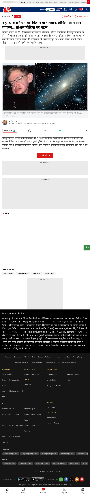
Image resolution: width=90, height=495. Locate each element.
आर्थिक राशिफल (49, 274)
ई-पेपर (29, 2)
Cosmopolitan (52, 374)
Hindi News (6, 16)
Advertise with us (29, 357)
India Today (40, 2)
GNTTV (56, 2)
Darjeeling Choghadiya (29, 454)
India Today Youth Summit (12, 425)
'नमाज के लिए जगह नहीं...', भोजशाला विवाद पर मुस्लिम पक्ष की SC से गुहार (53, 338)
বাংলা (33, 2)
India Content (52, 417)
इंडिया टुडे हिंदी (48, 2)
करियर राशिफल (8, 274)
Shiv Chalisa (74, 463)
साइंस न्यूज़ (17, 16)
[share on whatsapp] (87, 247)
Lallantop (84, 2)
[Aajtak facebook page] (66, 479)
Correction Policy (36, 363)
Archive (57, 472)
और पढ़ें (44, 155)
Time (69, 380)
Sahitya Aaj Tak (8, 408)
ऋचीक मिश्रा (13, 121)
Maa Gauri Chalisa (42, 463)
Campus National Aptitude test (13, 394)
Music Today (52, 380)
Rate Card (67, 357)
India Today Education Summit (11, 439)
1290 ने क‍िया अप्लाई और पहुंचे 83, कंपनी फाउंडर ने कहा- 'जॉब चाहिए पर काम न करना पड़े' (48, 321)
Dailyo (42, 472)
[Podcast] (70, 9)
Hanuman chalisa (59, 463)
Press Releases (50, 363)
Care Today (51, 407)
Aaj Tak (23, 2)
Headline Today (53, 423)
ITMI (4, 385)
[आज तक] (7, 9)
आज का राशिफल (23, 274)
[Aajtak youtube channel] (82, 479)
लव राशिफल (36, 274)
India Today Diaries (31, 374)
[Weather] (65, 10)
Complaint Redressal (45, 357)
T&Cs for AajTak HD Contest (67, 363)
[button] (82, 491)
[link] (88, 2)
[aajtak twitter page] (71, 479)
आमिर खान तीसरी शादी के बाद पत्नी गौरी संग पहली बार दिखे (27, 341)
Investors (58, 357)
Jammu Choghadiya (10, 454)
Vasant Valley (7, 374)
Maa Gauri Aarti (9, 463)
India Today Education (11, 380)
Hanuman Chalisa (25, 463)
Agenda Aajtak (29, 408)
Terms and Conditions (21, 363)
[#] (60, 131)
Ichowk (50, 472)
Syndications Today (65, 485)
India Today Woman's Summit (32, 417)
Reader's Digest (73, 374)
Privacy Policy (77, 357)
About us (8, 357)
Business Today (74, 2)
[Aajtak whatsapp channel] (61, 479)
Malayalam (63, 2)
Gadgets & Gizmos (54, 385)
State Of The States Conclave (31, 428)
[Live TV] (81, 10)
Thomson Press (30, 384)
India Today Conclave (10, 414)
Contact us (17, 357)
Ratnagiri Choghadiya (49, 454)
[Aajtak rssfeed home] (77, 479)
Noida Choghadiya (67, 454)
